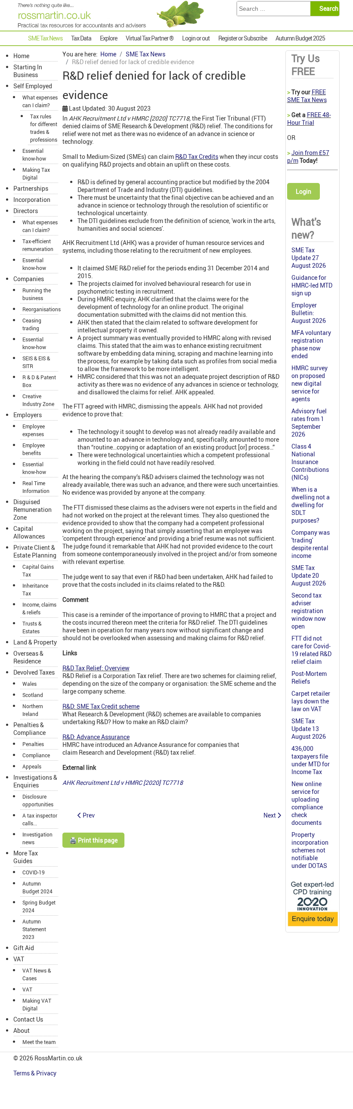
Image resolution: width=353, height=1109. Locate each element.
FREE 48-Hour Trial (309, 119)
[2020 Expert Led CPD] (312, 927)
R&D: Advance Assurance (96, 737)
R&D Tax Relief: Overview (96, 668)
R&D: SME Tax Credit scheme (100, 706)
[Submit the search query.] (327, 8)
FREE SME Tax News (307, 96)
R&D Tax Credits (196, 156)
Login (303, 191)
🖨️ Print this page (93, 840)
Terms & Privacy (35, 1073)
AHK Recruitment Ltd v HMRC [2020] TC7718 (122, 782)
